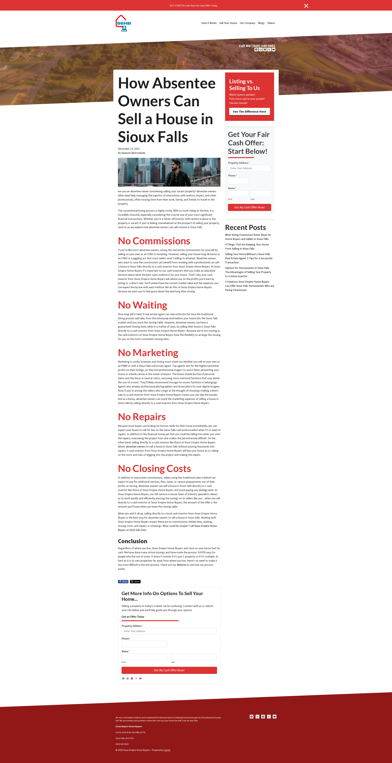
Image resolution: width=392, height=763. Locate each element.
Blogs (261, 23)
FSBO (124, 366)
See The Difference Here (249, 111)
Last (173, 662)
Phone (126, 639)
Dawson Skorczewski (133, 153)
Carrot (167, 750)
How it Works (209, 23)
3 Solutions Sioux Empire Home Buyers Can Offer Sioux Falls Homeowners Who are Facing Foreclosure (249, 286)
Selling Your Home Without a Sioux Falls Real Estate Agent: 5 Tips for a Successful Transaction (248, 258)
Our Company (247, 23)
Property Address (132, 626)
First (124, 662)
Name (126, 651)
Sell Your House (228, 23)
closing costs (206, 490)
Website (181, 565)
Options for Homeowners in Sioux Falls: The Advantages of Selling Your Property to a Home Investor (248, 272)
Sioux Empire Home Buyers (129, 726)
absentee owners (135, 447)
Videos (271, 23)
